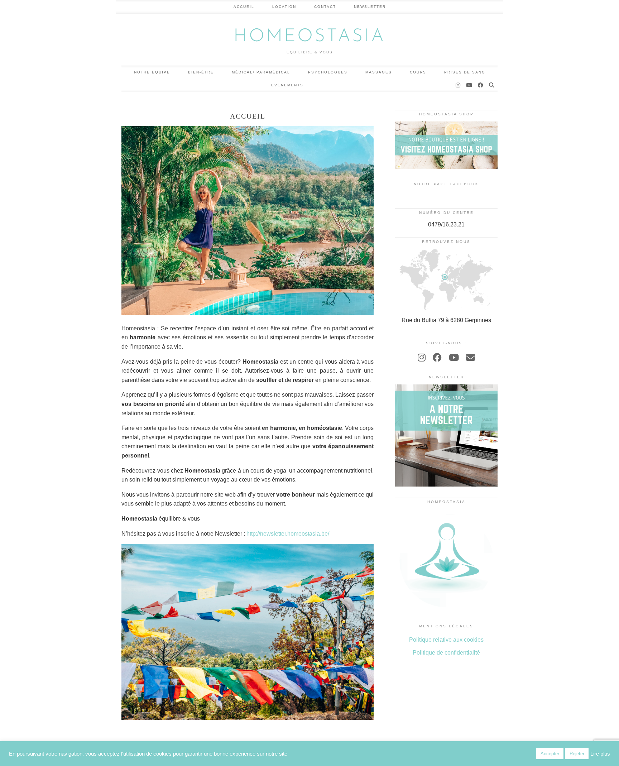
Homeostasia (309, 37)
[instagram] (422, 358)
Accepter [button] (550, 753)
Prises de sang (464, 72)
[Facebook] (481, 85)
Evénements (287, 85)
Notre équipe (152, 72)
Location (284, 7)
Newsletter (370, 7)
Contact (325, 7)
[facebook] (437, 358)
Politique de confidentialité (446, 653)
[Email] (470, 358)
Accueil (244, 7)
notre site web (218, 495)
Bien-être (201, 72)
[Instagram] (458, 85)
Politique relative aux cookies (446, 640)
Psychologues (327, 72)
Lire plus (600, 754)
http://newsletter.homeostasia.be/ (287, 534)
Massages (378, 72)
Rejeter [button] (577, 753)
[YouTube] (469, 85)
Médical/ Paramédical (261, 72)
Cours (418, 72)
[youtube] (454, 358)
